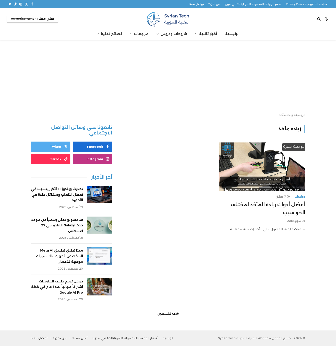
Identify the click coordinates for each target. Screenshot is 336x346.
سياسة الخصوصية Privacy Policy (306, 4)
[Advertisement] (168, 77)
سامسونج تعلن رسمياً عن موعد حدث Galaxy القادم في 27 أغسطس (57, 225)
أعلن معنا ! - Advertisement (32, 18)
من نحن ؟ (214, 4)
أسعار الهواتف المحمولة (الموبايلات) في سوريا (253, 4)
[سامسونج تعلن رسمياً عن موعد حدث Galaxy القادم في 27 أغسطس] (99, 225)
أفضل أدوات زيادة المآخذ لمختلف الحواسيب (268, 208)
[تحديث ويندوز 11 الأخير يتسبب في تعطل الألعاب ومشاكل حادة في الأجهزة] (99, 194)
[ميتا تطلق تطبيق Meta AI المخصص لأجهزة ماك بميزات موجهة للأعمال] (99, 256)
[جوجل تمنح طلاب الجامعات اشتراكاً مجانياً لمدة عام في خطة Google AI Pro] (99, 286)
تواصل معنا (196, 4)
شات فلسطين (168, 313)
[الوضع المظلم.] (326, 19)
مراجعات (141, 34)
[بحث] (319, 18)
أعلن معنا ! (79, 338)
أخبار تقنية (208, 34)
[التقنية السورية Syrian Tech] (168, 18)
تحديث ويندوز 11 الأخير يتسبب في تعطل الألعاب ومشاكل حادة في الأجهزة (57, 194)
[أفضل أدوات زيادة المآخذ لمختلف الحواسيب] (262, 166)
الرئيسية (232, 34)
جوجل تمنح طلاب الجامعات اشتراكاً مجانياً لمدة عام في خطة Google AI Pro (57, 287)
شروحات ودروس (173, 34)
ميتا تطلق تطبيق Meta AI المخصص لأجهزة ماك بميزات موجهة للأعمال (59, 256)
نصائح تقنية (111, 34)
